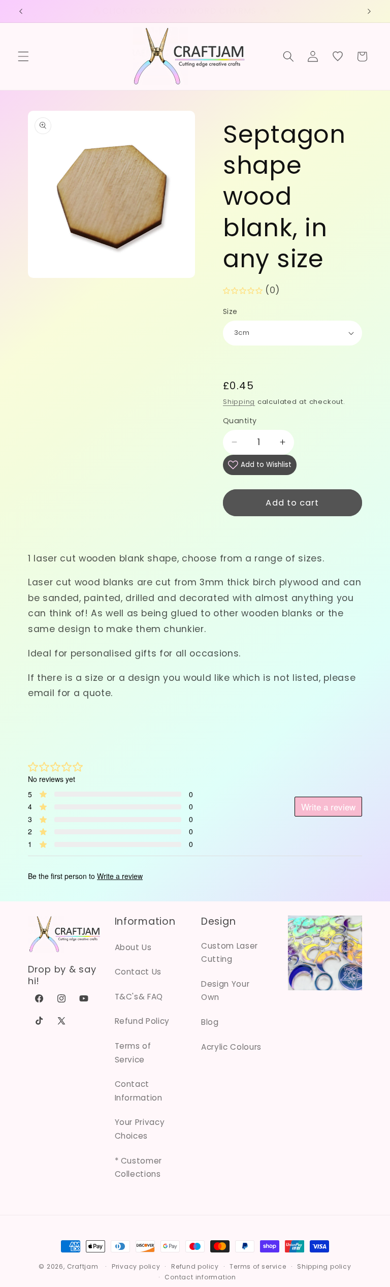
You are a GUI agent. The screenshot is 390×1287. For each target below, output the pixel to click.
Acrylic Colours (231, 1047)
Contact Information (138, 1091)
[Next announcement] (369, 11)
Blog (210, 1022)
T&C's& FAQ (139, 996)
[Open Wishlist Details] (337, 56)
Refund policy (195, 1266)
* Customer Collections (138, 1167)
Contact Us (138, 971)
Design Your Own (225, 991)
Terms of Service (133, 1053)
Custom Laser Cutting (229, 952)
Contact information (200, 1277)
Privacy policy (136, 1266)
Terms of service (258, 1266)
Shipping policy (324, 1266)
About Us (133, 947)
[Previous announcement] (21, 11)
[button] (23, 56)
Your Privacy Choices (140, 1129)
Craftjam (83, 1266)
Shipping (239, 401)
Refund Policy (142, 1021)
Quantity (240, 421)
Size (230, 311)
